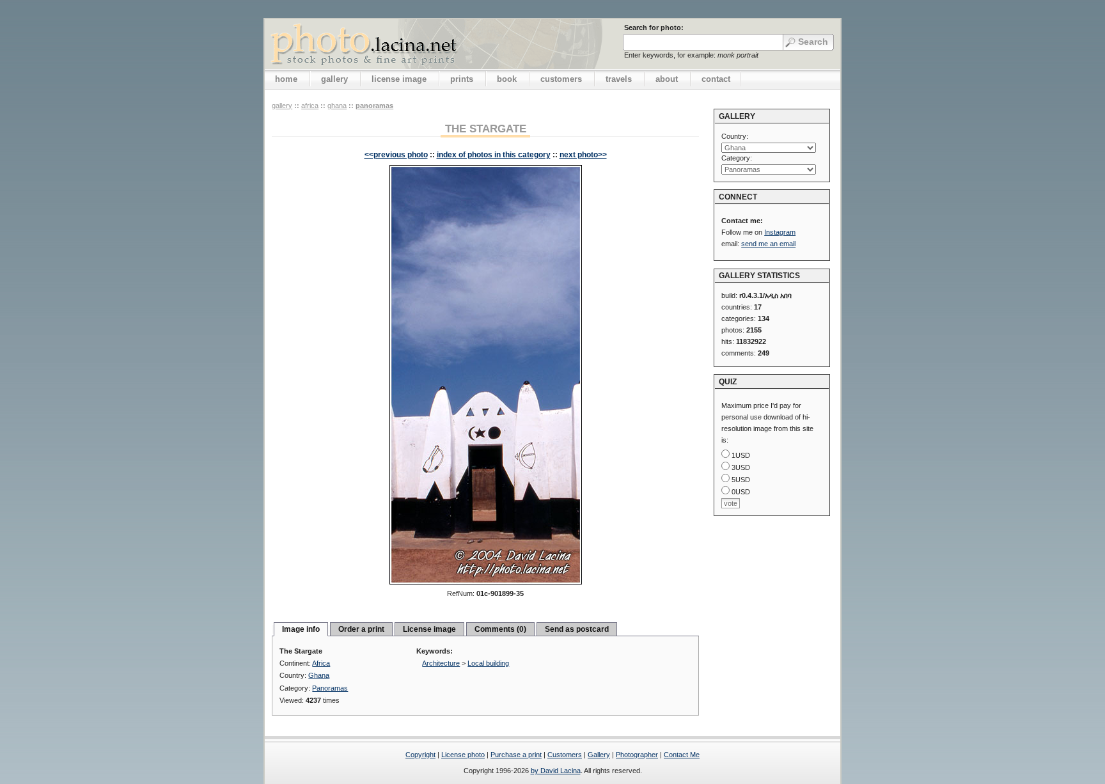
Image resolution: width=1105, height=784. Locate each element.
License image (429, 629)
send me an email (768, 243)
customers (561, 79)
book (507, 79)
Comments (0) (500, 629)
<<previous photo (396, 154)
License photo (463, 754)
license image (399, 79)
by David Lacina (556, 770)
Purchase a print (516, 754)
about (666, 79)
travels (619, 79)
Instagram (779, 232)
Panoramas (374, 105)
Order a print (361, 629)
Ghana (337, 105)
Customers (564, 754)
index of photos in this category (494, 154)
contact (715, 79)
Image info (301, 629)
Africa (309, 105)
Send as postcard (577, 629)
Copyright (420, 754)
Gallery (599, 754)
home (286, 79)
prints (461, 79)
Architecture (441, 663)
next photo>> (583, 154)
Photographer (637, 754)
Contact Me (682, 754)
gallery (334, 79)
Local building (488, 663)
